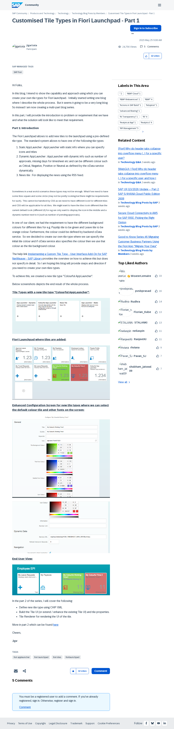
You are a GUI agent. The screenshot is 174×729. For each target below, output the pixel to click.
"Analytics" (145, 122)
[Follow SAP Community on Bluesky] (152, 723)
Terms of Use (25, 723)
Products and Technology (42, 13)
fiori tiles (57, 657)
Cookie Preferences (109, 723)
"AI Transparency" (128, 117)
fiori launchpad (41, 657)
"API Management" (128, 128)
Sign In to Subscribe (146, 28)
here (55, 624)
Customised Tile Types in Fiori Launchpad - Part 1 (76, 21)
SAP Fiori (18, 72)
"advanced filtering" (129, 111)
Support (90, 723)
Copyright (40, 723)
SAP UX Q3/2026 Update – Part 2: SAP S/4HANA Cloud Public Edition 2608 (139, 194)
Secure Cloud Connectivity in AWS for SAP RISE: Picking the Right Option (138, 218)
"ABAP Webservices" (129, 99)
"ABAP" (148, 99)
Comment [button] (100, 671)
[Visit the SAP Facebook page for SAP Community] (146, 723)
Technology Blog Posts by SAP (139, 202)
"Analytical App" (127, 122)
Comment (25, 707)
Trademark (76, 723)
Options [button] (132, 34)
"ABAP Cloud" (133, 93)
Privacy (11, 723)
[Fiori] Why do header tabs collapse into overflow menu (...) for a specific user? (139, 153)
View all (122, 382)
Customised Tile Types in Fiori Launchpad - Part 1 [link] (131, 13)
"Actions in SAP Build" (129, 105)
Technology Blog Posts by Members (88, 13)
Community (32, 5)
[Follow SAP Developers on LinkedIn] (164, 723)
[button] (146, 56)
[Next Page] (142, 131)
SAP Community (19, 13)
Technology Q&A (130, 162)
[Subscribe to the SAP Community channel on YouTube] (158, 723)
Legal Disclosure (58, 723)
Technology (63, 13)
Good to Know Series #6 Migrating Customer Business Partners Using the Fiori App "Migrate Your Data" (138, 241)
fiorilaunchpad (72, 657)
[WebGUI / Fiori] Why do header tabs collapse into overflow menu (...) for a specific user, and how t (138, 174)
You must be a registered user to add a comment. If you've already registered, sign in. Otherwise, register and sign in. (58, 698)
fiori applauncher (22, 657)
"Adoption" (150, 105)
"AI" (144, 117)
